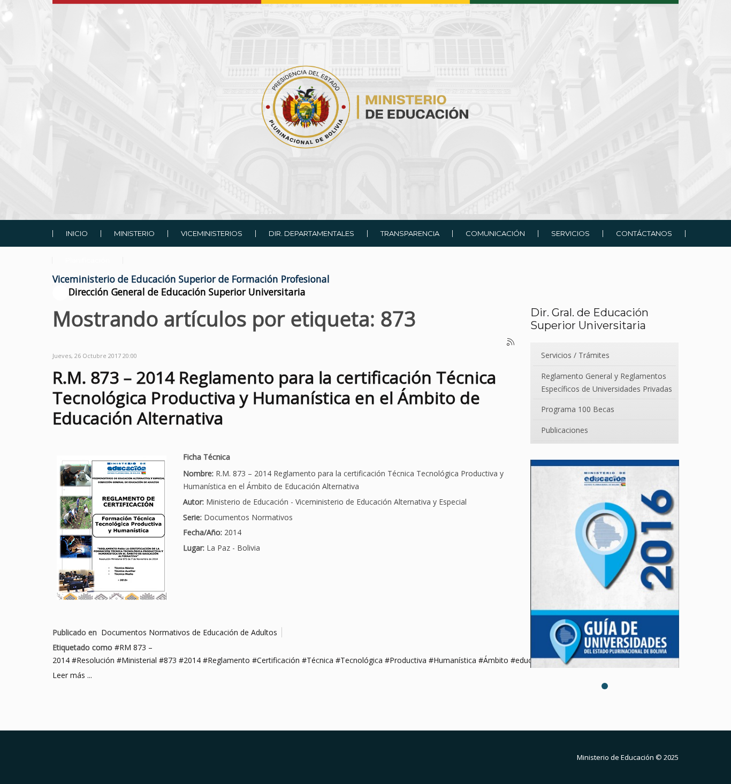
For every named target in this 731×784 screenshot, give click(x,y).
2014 (192, 660)
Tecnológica (361, 660)
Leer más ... (72, 675)
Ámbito (495, 660)
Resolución (96, 660)
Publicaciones (564, 430)
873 (170, 660)
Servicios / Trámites (575, 355)
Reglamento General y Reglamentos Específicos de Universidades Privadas (606, 382)
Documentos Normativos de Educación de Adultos (189, 632)
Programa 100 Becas (577, 409)
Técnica (320, 660)
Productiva (408, 660)
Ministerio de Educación (615, 757)
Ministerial (139, 660)
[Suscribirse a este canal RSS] (511, 342)
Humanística (454, 660)
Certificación (278, 660)
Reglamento (229, 660)
